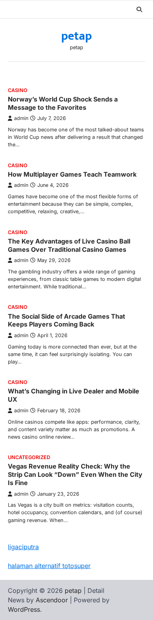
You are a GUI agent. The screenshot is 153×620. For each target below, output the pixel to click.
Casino (17, 90)
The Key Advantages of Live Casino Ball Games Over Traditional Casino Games (69, 245)
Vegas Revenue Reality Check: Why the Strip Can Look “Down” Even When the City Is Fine (75, 474)
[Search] (139, 9)
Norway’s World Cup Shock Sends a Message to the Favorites (63, 103)
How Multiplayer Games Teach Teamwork (72, 174)
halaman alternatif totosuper (49, 566)
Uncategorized (29, 457)
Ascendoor (52, 600)
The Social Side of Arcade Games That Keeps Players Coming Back (66, 320)
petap (76, 36)
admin (21, 118)
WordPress (24, 609)
